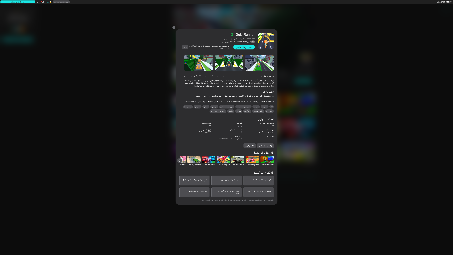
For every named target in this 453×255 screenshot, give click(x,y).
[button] (444, 2)
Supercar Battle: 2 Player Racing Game (252, 165)
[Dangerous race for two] (208, 159)
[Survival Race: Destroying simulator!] (194, 159)
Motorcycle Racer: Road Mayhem (237, 165)
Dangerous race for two (208, 165)
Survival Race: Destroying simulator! (194, 165)
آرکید (231, 138)
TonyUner (251, 38)
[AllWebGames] (444, 2)
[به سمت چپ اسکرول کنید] (179, 160)
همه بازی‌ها (238, 138)
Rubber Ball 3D (181, 165)
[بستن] (173, 27)
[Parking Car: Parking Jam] (223, 159)
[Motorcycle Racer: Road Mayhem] (237, 159)
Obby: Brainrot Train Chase (267, 165)
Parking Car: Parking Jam (223, 165)
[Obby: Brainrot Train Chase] (267, 159)
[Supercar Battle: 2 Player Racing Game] (252, 159)
